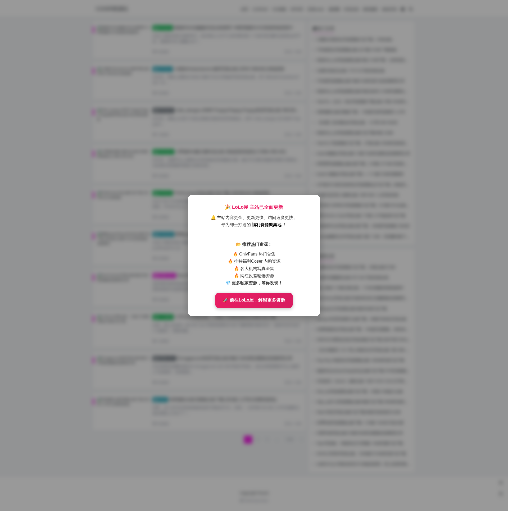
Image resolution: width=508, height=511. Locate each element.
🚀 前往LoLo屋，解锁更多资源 (254, 300)
